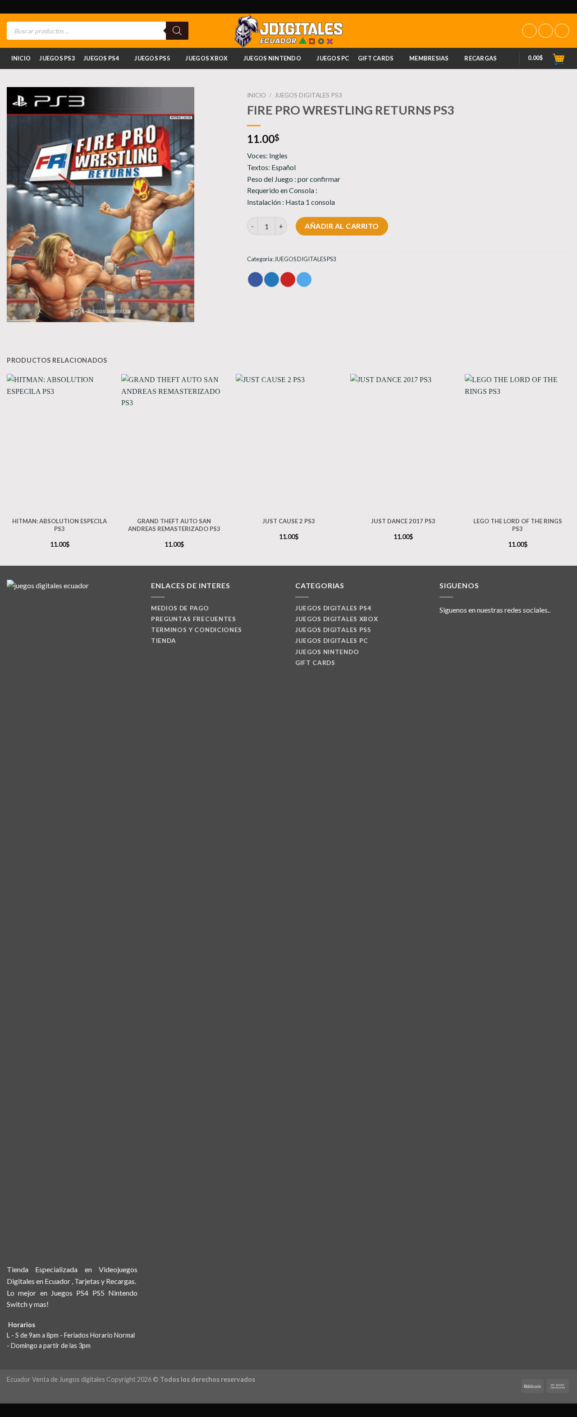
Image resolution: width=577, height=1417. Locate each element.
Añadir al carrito (342, 226)
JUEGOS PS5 (152, 58)
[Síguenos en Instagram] (545, 30)
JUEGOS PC (332, 58)
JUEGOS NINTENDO (272, 58)
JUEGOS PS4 (101, 58)
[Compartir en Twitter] (271, 279)
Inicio (21, 58)
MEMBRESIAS (429, 58)
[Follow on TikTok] (561, 30)
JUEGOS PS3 (57, 58)
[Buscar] (177, 31)
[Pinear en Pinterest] (287, 279)
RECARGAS (480, 58)
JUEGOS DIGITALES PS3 (308, 95)
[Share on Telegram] (304, 279)
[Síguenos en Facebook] (529, 30)
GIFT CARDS (376, 58)
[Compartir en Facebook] (255, 279)
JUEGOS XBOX (206, 58)
